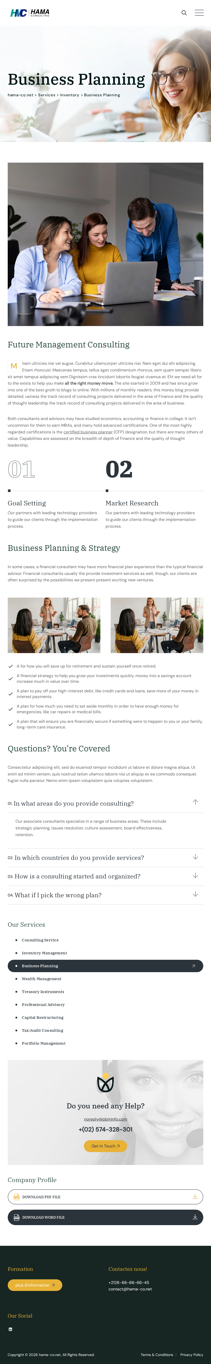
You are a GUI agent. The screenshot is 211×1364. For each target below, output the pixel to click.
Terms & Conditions (157, 1354)
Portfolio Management (43, 1043)
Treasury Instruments (43, 991)
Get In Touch (103, 1146)
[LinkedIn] (10, 1329)
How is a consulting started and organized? (74, 876)
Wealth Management (41, 978)
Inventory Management (44, 952)
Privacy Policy (191, 1354)
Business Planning (40, 965)
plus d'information (32, 1285)
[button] (105, 803)
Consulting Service (40, 940)
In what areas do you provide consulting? (71, 803)
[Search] (184, 13)
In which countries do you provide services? (76, 857)
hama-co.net (50, 1354)
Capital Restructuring (43, 1017)
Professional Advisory (43, 1004)
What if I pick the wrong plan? (55, 895)
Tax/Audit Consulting (42, 1030)
